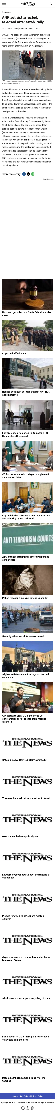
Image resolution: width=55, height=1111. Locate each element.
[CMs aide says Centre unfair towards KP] (27, 742)
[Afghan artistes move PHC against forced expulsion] (27, 656)
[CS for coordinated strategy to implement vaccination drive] (27, 456)
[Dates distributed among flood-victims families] (27, 1059)
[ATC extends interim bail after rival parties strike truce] (27, 538)
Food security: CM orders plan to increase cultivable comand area (25, 1038)
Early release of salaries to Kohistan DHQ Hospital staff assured (25, 434)
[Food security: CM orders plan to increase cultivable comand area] (27, 1018)
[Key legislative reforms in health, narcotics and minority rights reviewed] (27, 497)
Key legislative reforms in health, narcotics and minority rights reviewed (26, 517)
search (51, 4)
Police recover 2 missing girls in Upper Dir (25, 598)
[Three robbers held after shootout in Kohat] (27, 780)
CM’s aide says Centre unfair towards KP (24, 760)
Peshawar (6, 12)
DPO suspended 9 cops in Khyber (20, 836)
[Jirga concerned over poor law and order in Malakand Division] (27, 939)
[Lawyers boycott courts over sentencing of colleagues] (27, 856)
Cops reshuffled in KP (14, 353)
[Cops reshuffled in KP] (27, 335)
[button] (24, 174)
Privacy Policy (37, 1096)
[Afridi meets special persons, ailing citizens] (27, 980)
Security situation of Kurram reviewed (23, 636)
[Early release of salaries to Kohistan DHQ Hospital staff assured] (27, 415)
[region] (27, 201)
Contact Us (17, 1096)
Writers (27, 1096)
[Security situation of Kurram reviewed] (27, 618)
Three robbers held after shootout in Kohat (26, 798)
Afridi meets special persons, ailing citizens (26, 998)
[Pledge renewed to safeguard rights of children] (27, 898)
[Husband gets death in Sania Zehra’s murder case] (27, 294)
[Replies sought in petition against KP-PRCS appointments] (27, 373)
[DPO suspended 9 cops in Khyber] (27, 818)
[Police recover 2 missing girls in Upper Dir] (27, 580)
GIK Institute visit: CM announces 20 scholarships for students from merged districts (24, 718)
